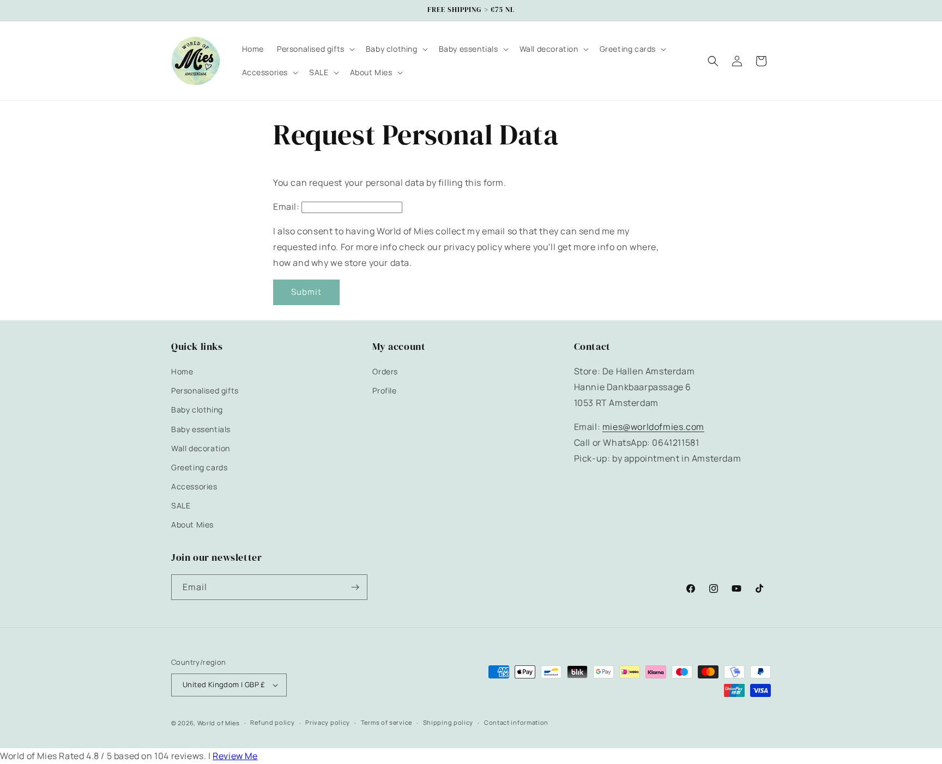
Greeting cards (199, 467)
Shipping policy (448, 723)
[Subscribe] (355, 587)
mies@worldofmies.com (653, 427)
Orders (385, 371)
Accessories (194, 486)
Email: (286, 207)
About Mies (192, 525)
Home (182, 371)
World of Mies (218, 723)
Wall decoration (200, 448)
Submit (306, 292)
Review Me (235, 756)
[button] (314, 49)
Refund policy (272, 723)
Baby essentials (201, 429)
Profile (384, 390)
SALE (180, 506)
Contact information (516, 723)
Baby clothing (197, 410)
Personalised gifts (205, 390)
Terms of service (386, 723)
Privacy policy (327, 723)
